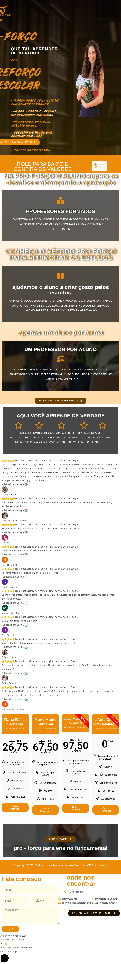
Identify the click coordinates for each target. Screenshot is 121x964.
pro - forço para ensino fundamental (60, 848)
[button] (60, 936)
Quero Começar (15, 807)
